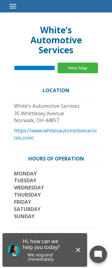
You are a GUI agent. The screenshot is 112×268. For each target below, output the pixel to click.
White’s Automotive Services (56, 40)
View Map (77, 68)
